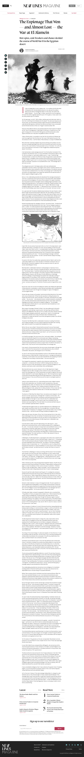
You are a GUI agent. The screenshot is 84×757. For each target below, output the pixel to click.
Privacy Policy (69, 749)
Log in (78, 5)
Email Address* (23, 725)
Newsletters (37, 749)
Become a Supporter (47, 749)
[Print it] (5, 72)
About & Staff (37, 744)
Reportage (22, 13)
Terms (80, 749)
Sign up (72, 5)
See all (39, 690)
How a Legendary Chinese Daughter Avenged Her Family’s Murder (55, 702)
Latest (5, 5)
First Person (56, 13)
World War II (26, 18)
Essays (21, 18)
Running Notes (11, 13)
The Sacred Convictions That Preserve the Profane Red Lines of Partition (55, 709)
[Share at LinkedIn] (5, 59)
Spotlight (74, 13)
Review (65, 13)
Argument (31, 13)
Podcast (44, 747)
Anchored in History (44, 13)
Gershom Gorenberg (29, 49)
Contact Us (36, 747)
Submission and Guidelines (48, 744)
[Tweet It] (5, 62)
